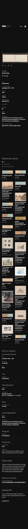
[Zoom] (3, 65)
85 (2, 108)
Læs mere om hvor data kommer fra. (13, 471)
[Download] (6, 65)
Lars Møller (5, 88)
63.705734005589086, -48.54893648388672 (14, 482)
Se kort (19, 125)
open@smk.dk (5, 501)
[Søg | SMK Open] (6, 26)
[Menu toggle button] (25, 26)
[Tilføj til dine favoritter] (11, 65)
